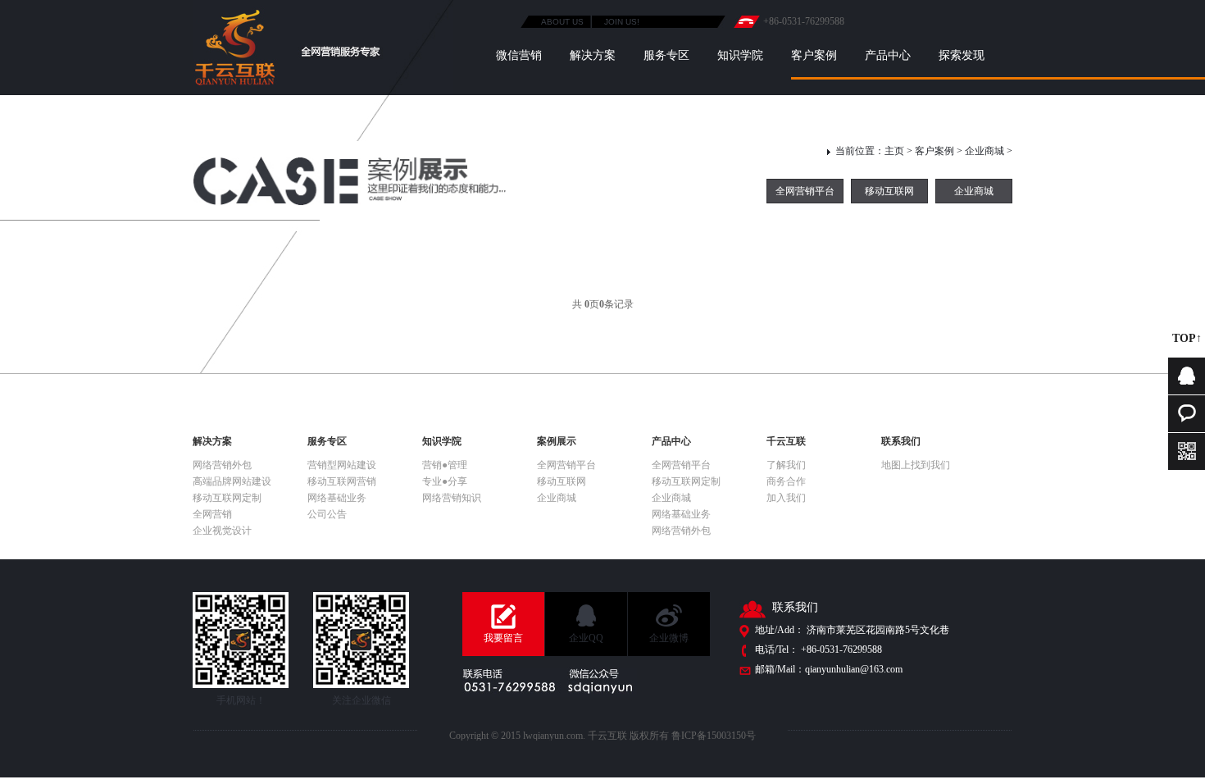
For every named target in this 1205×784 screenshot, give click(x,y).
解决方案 (593, 55)
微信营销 (519, 55)
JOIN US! (621, 21)
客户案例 (814, 55)
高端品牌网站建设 (232, 481)
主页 (894, 151)
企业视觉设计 (222, 530)
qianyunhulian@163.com (854, 669)
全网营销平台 (804, 191)
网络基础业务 (336, 498)
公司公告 (327, 514)
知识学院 (740, 55)
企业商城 (984, 151)
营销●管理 (444, 465)
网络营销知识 (451, 498)
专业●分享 (444, 481)
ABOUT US (562, 21)
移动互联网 (889, 191)
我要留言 (503, 638)
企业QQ (586, 638)
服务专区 (666, 55)
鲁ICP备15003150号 (713, 735)
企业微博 (669, 638)
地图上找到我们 (915, 465)
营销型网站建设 (341, 465)
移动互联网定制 (227, 498)
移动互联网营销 (341, 481)
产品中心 (888, 55)
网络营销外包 (222, 465)
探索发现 (961, 55)
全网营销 (212, 514)
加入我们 (786, 498)
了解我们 (786, 465)
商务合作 (786, 481)
